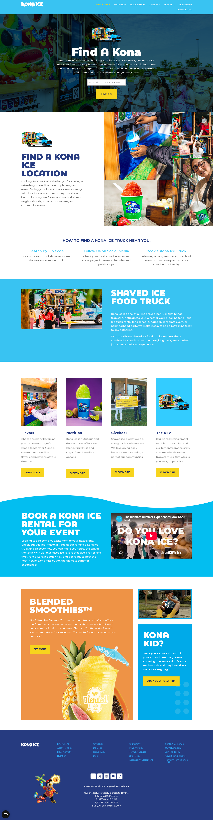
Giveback (154, 5)
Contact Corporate (174, 744)
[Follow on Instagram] (106, 776)
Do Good (97, 748)
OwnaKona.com (173, 748)
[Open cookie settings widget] (6, 814)
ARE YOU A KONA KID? (161, 680)
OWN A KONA (184, 10)
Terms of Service (137, 752)
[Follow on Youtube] (113, 776)
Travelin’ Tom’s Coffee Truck (176, 761)
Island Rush (99, 752)
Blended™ (185, 5)
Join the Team (172, 752)
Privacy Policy (136, 748)
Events (168, 5)
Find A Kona (103, 5)
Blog (95, 756)
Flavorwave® (64, 752)
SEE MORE (40, 649)
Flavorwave (137, 5)
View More (32, 472)
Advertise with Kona (175, 756)
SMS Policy (134, 756)
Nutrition (120, 5)
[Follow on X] (100, 776)
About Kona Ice (65, 748)
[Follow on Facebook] (93, 776)
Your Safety (134, 744)
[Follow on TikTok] (119, 776)
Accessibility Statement (141, 760)
